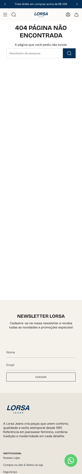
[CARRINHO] (76, 14)
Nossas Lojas (11, 458)
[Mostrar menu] (5, 14)
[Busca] (69, 53)
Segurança (10, 472)
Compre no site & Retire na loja (23, 465)
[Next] (77, 4)
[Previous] (5, 4)
